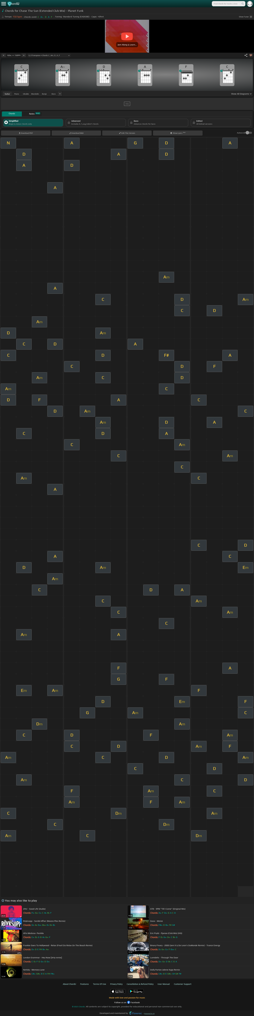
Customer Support (182, 984)
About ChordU (69, 984)
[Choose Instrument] (60, 94)
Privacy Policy (116, 984)
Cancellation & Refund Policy (140, 984)
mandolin (35, 94)
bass (54, 94)
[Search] (242, 3)
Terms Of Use (99, 984)
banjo (44, 94)
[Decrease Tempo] (3, 55)
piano (16, 94)
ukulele (26, 94)
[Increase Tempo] (24, 55)
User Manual (164, 984)
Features (84, 984)
